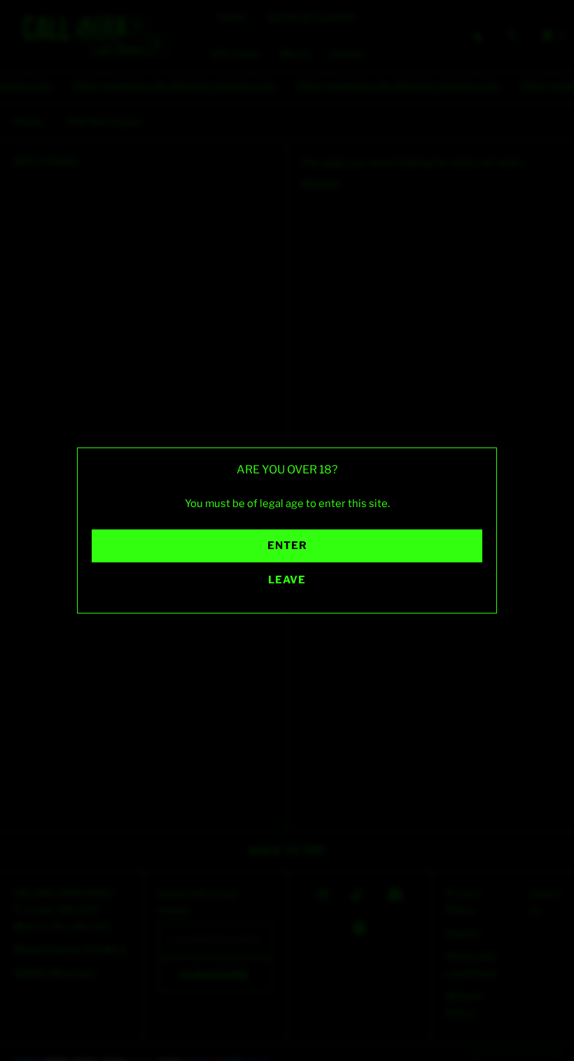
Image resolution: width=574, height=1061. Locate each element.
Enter (287, 545)
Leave (287, 580)
